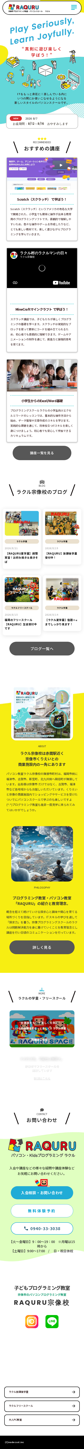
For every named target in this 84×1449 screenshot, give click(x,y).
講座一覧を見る (42, 452)
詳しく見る (42, 947)
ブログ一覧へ (41, 648)
